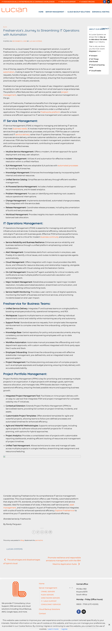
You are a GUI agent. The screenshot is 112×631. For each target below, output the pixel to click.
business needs (20, 129)
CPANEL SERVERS (48, 592)
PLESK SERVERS (47, 595)
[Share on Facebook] (34, 532)
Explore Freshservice (64, 510)
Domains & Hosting (100, 12)
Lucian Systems (35, 41)
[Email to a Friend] (42, 532)
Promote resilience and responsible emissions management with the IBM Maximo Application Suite (63, 561)
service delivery (22, 134)
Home (41, 12)
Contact (105, 29)
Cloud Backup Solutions (78, 12)
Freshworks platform (50, 112)
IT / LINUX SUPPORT (49, 601)
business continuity (50, 237)
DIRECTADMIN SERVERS (50, 598)
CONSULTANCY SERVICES (51, 604)
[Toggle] (72, 588)
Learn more (53, 629)
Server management (55, 12)
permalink (39, 540)
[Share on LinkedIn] (50, 532)
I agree (64, 629)
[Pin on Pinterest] (46, 532)
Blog (5, 27)
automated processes (68, 165)
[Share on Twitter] (38, 532)
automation (8, 72)
